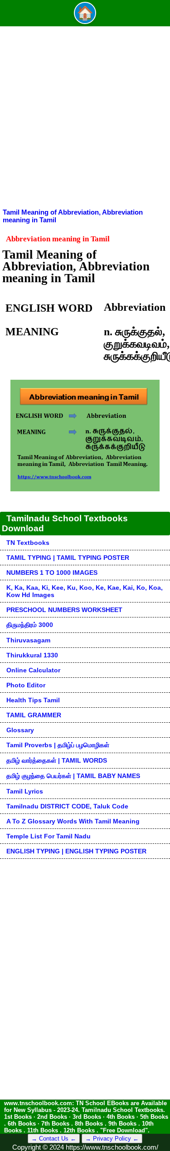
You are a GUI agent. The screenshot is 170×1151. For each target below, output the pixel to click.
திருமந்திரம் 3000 (29, 624)
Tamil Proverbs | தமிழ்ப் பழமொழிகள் (57, 745)
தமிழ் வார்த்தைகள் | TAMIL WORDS (56, 760)
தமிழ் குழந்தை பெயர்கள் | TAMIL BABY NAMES (73, 775)
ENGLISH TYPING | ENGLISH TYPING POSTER (76, 851)
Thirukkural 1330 (32, 655)
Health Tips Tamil (33, 700)
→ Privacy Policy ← (112, 1138)
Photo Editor (25, 685)
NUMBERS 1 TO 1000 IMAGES (51, 572)
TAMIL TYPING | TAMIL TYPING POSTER (67, 557)
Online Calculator (33, 670)
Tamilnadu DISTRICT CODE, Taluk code (67, 806)
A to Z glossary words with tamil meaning (73, 821)
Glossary (20, 730)
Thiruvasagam (28, 640)
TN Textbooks (27, 542)
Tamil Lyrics (24, 791)
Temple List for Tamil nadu (48, 836)
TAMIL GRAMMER (33, 715)
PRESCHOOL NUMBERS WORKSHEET (64, 609)
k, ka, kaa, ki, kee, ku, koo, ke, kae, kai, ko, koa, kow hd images (84, 591)
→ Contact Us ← (53, 1138)
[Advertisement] (85, 119)
